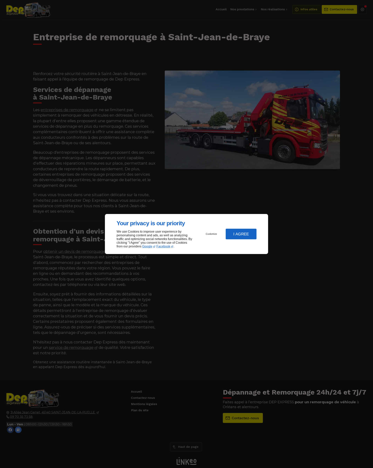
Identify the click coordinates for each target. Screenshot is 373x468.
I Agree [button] (241, 234)
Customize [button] (211, 234)
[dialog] (186, 234)
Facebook (163, 246)
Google (147, 246)
